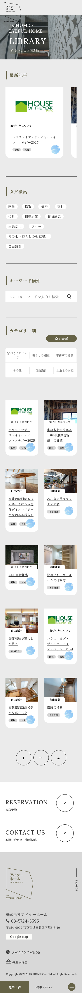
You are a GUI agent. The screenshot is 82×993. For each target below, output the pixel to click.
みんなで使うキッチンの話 (59, 501)
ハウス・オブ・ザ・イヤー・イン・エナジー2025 (34, 140)
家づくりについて (17, 355)
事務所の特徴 (64, 355)
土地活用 (15, 226)
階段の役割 (55, 707)
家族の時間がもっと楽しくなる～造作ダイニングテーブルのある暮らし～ (21, 509)
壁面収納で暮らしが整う (21, 641)
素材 (60, 206)
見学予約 (15, 987)
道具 (11, 216)
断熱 (16, 149)
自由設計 (15, 246)
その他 (17, 370)
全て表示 (61, 338)
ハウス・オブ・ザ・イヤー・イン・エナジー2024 (60, 643)
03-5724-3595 (25, 921)
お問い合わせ (44, 987)
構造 (28, 206)
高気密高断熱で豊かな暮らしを (21, 710)
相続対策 (31, 216)
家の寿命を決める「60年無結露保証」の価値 (59, 435)
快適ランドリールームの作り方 (59, 577)
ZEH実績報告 (18, 575)
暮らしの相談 (41, 355)
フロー (36, 226)
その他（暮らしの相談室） (28, 236)
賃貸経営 (54, 216)
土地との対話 (65, 370)
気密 (26, 149)
